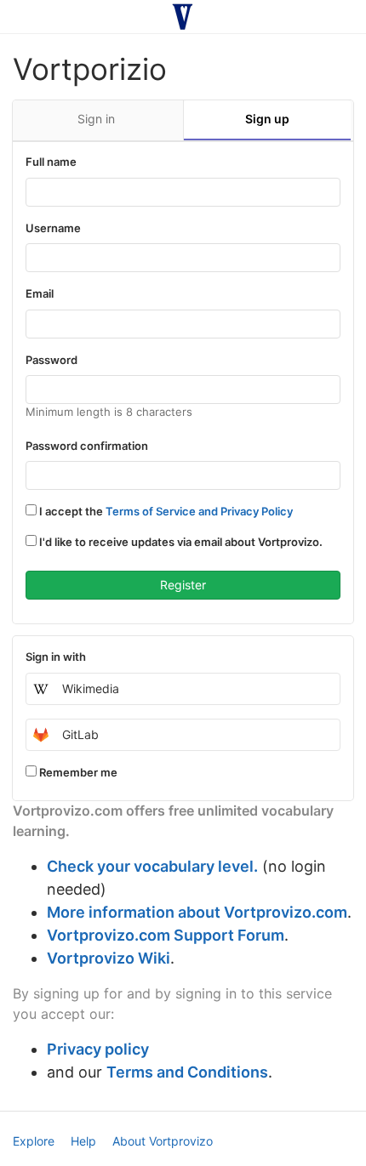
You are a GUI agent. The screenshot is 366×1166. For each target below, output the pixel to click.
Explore (33, 1141)
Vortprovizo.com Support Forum (165, 935)
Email (40, 293)
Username (53, 228)
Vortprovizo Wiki (108, 958)
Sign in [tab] (96, 118)
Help (83, 1141)
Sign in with (56, 656)
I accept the (165, 511)
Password (51, 360)
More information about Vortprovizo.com (197, 912)
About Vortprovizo (162, 1141)
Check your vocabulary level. (152, 866)
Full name (51, 161)
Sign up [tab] (267, 118)
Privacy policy (98, 1049)
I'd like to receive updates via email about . (180, 542)
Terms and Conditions (187, 1072)
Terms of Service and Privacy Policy (199, 511)
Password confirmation (87, 445)
